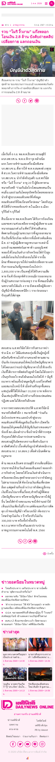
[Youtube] (28, 744)
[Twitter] (30, 541)
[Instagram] (42, 744)
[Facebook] (25, 541)
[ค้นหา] (51, 3)
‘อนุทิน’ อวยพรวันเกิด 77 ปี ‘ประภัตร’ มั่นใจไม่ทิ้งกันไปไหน (14, 687)
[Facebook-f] (13, 744)
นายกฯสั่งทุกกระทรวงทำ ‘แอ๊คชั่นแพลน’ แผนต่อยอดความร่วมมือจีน (40, 657)
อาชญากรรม (18, 25)
